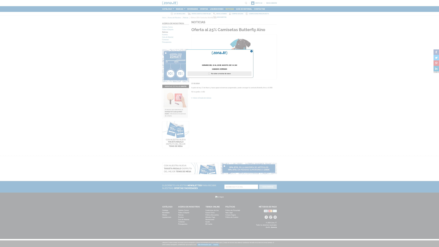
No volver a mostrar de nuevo (220, 73)
